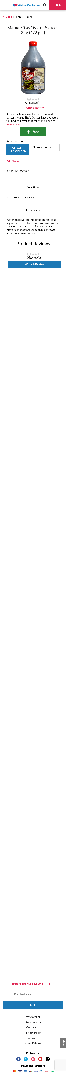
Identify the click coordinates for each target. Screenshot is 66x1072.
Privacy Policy (33, 1032)
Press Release (33, 1043)
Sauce (29, 17)
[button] (33, 131)
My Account (33, 1017)
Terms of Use (33, 1038)
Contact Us (33, 1027)
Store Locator (33, 1022)
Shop (18, 17)
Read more (13, 124)
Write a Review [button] (34, 107)
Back (8, 16)
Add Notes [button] (13, 161)
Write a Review (34, 264)
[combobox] (44, 147)
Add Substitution (17, 149)
